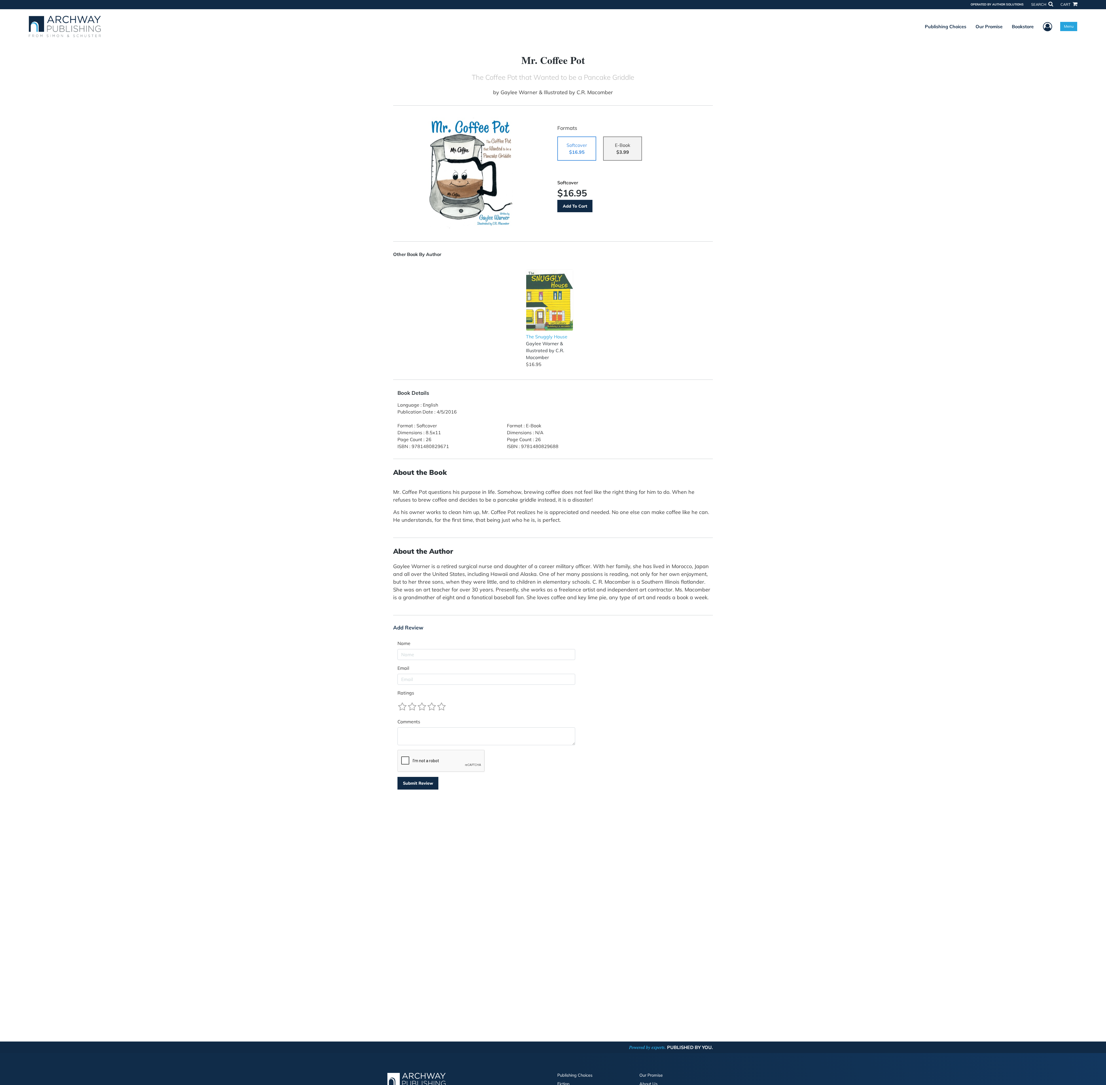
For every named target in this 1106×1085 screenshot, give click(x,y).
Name (403, 643)
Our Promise (989, 26)
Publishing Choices (945, 26)
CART (1065, 4)
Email (403, 668)
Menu (1068, 26)
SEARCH (1039, 4)
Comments (408, 721)
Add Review (408, 628)
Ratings (405, 693)
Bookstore (1023, 26)
